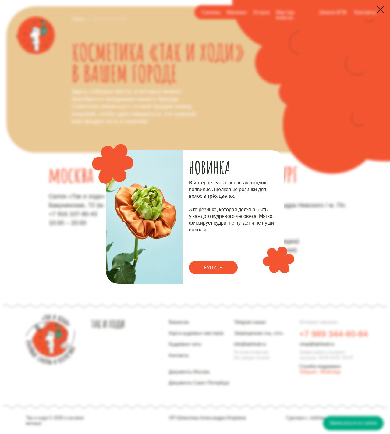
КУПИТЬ (213, 267)
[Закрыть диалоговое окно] (380, 9)
